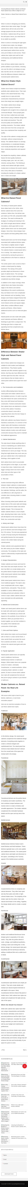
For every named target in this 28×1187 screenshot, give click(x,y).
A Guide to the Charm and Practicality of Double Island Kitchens (18, 1095)
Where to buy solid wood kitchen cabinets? (17, 1105)
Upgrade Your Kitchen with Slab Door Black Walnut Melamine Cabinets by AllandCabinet (19, 1063)
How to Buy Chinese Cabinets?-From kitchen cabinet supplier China (19, 1085)
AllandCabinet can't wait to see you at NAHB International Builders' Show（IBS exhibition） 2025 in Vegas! (18, 1112)
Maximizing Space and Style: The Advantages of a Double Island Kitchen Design (18, 1075)
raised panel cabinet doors (14, 1032)
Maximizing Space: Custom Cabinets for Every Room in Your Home (19, 1137)
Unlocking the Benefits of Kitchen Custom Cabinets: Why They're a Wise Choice (18, 1125)
